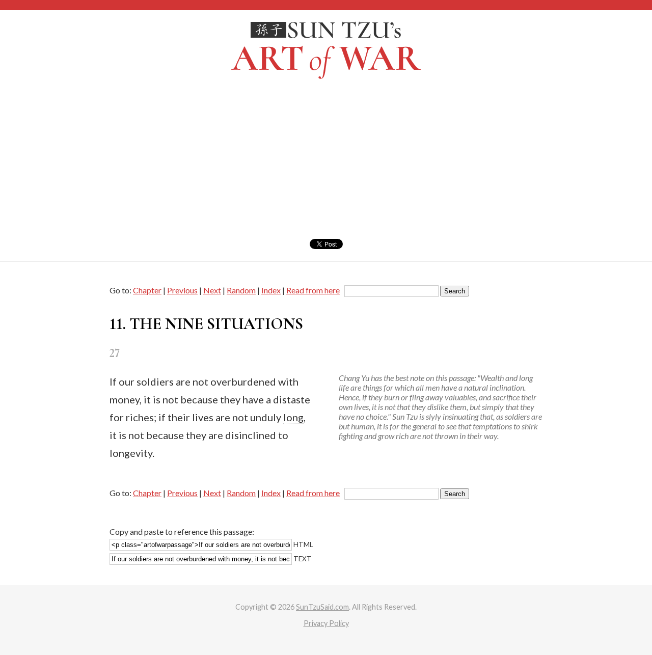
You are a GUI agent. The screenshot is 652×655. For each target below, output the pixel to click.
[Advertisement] (326, 162)
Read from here (313, 290)
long (293, 417)
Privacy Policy (326, 623)
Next (212, 290)
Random (241, 290)
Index (271, 290)
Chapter (147, 290)
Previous (182, 290)
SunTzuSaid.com (322, 607)
